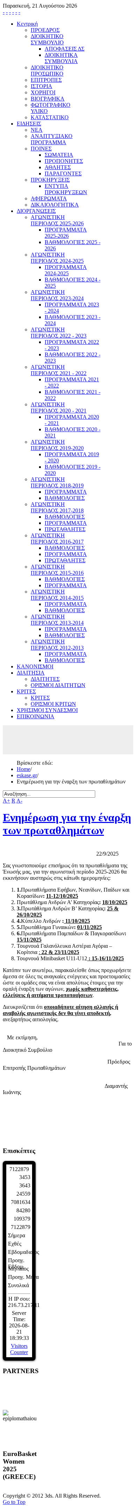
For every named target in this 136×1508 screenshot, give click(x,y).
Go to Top (14, 1502)
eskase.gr (27, 775)
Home (23, 769)
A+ (6, 801)
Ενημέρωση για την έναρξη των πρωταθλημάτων (67, 824)
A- (19, 801)
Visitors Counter (19, 1349)
